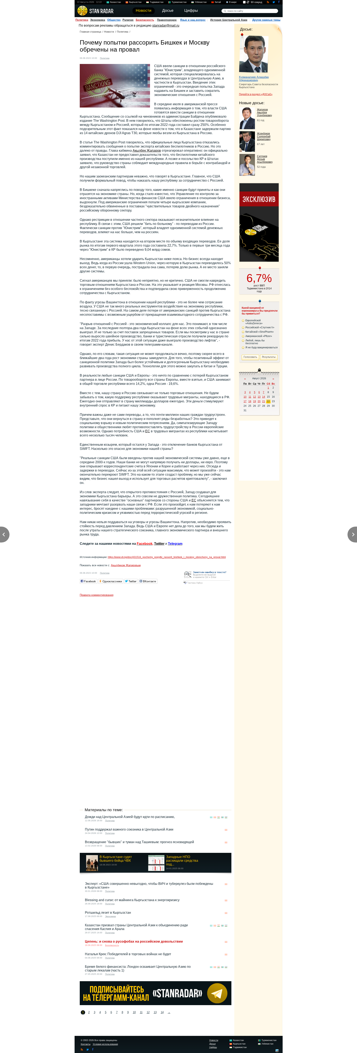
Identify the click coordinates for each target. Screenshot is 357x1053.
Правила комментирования (96, 595)
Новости (109, 31)
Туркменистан (179, 2)
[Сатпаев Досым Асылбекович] (247, 174)
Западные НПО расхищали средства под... (182, 860)
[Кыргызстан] (115, 58)
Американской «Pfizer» (258, 336)
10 (134, 1012)
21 (263, 401)
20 (259, 401)
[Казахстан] (211, 817)
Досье (212, 1043)
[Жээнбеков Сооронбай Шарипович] (247, 150)
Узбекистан (201, 2)
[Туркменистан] (222, 817)
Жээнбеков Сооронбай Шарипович (263, 136)
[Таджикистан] (218, 817)
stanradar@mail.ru (165, 25)
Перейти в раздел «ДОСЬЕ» (256, 94)
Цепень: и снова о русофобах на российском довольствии (134, 941)
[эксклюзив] (259, 260)
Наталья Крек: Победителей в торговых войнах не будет (128, 954)
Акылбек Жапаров (147, 150)
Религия (128, 19)
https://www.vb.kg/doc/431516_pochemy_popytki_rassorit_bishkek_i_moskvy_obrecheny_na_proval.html (167, 557)
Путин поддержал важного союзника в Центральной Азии (129, 829)
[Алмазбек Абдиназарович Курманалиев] (254, 53)
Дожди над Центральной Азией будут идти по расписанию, (130, 817)
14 (162, 1012)
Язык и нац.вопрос (193, 19)
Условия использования (105, 1044)
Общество (114, 19)
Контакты (85, 1044)
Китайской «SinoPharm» (259, 331)
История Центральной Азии (228, 19)
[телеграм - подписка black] (155, 1004)
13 (155, 1012)
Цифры (213, 1047)
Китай (218, 2)
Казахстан (115, 2)
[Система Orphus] (206, 584)
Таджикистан (156, 2)
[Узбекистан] (226, 817)
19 (254, 401)
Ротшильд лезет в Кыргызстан (108, 912)
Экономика (97, 19)
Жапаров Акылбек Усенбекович (264, 112)
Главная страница (90, 31)
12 (148, 1012)
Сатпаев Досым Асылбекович (265, 159)
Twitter (159, 543)
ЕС (147, 431)
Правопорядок (167, 19)
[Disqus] (155, 650)
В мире (233, 2)
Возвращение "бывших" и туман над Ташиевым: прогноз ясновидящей (139, 842)
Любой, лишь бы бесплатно (255, 342)
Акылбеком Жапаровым (126, 565)
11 (141, 1012)
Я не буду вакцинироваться (261, 347)
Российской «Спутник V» (259, 327)
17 (245, 401)
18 (249, 401)
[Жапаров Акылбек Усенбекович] (247, 128)
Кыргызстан (135, 2)
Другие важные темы (266, 19)
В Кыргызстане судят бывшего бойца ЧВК (116, 858)
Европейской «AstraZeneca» (254, 322)
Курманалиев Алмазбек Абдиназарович (254, 79)
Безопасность (145, 19)
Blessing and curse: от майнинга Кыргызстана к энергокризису (132, 900)
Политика (81, 19)
